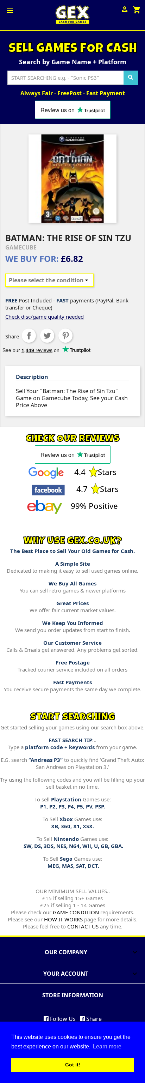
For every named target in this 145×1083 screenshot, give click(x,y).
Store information (72, 995)
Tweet (47, 336)
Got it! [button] (72, 1064)
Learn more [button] (107, 1046)
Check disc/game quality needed (44, 316)
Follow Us (62, 1019)
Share (29, 336)
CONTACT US (83, 926)
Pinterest (65, 336)
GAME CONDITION (76, 912)
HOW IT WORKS (63, 919)
